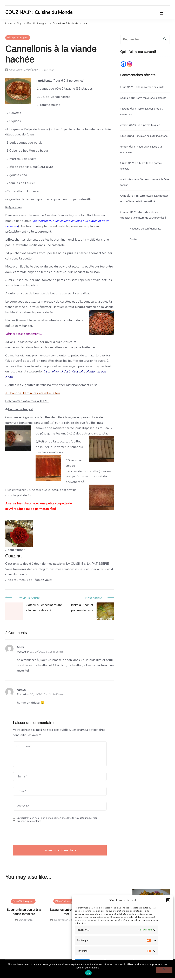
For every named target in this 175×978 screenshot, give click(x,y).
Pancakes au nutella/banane (151, 136)
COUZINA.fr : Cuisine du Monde (38, 12)
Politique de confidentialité (145, 229)
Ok (88, 973)
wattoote (126, 179)
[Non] (164, 970)
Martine (124, 109)
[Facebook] (123, 64)
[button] (168, 900)
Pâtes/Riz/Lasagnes (17, 37)
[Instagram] (129, 64)
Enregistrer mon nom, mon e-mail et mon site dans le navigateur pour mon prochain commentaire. (57, 819)
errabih (124, 125)
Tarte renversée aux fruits (149, 87)
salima (124, 98)
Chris (123, 87)
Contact (134, 239)
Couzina (124, 212)
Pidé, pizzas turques (148, 125)
